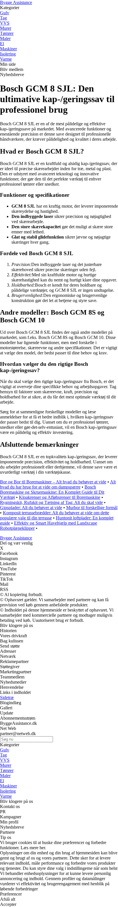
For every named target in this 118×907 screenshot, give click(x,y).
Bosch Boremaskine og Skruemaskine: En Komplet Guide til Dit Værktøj (52, 492)
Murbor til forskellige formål (91, 507)
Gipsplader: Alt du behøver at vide (31, 507)
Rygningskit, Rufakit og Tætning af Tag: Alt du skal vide (51, 502)
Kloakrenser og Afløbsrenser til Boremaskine (59, 497)
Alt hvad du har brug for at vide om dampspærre (58, 484)
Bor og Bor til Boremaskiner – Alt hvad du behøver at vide (53, 481)
